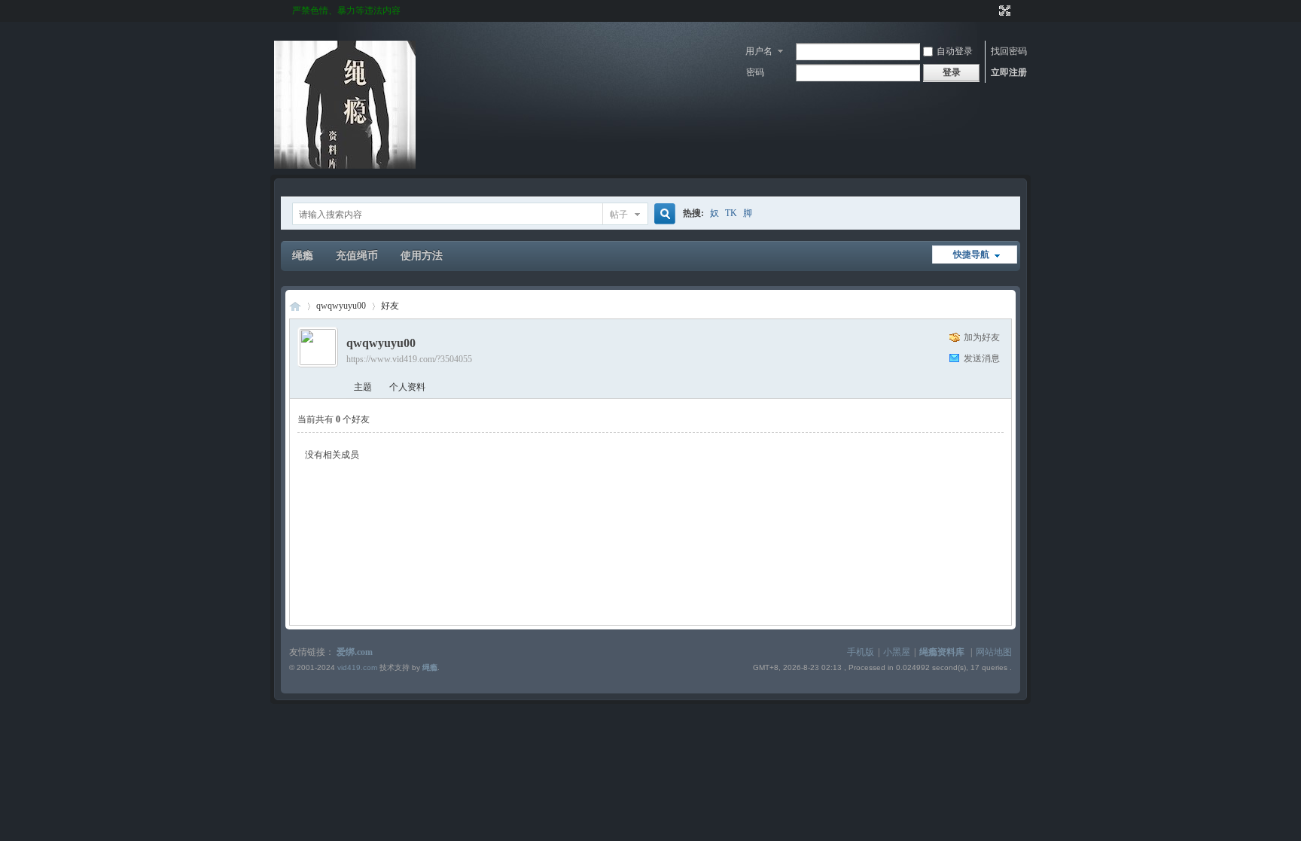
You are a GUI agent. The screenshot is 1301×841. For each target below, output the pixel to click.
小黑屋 (896, 652)
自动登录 (955, 51)
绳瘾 (302, 255)
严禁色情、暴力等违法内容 (346, 10)
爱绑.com (355, 652)
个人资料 (407, 387)
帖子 (619, 214)
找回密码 (1009, 51)
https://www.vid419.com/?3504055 (409, 359)
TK (731, 213)
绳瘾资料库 (941, 652)
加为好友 (982, 337)
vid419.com (357, 667)
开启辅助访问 (991, 10)
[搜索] (662, 214)
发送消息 (982, 358)
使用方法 (422, 255)
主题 (363, 387)
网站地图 (994, 652)
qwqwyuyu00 (341, 305)
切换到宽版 (1003, 10)
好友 (390, 305)
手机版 (860, 652)
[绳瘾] (345, 165)
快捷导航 (971, 254)
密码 (755, 72)
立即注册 (1009, 72)
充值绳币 (357, 255)
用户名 (758, 51)
